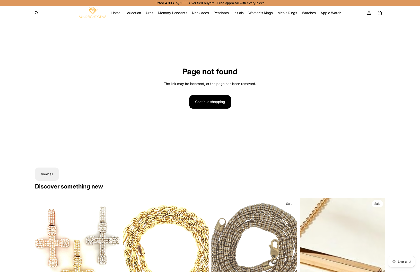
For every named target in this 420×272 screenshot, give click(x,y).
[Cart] (379, 13)
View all (47, 174)
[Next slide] (113, 251)
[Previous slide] (42, 251)
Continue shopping (210, 102)
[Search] (36, 13)
